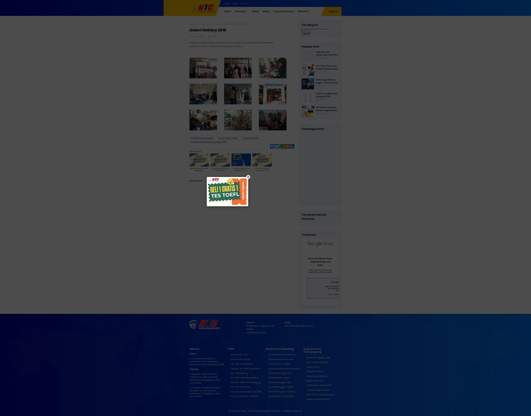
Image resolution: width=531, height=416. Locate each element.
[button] (265, 208)
